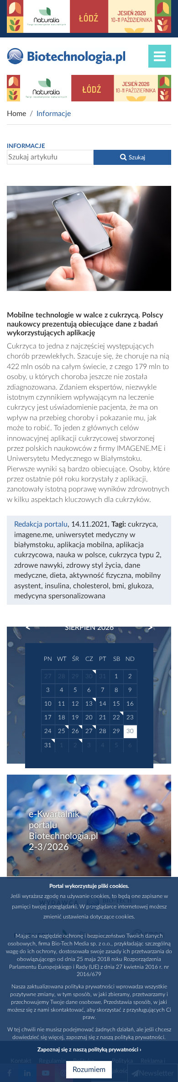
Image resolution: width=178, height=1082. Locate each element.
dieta (58, 575)
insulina (57, 586)
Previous (32, 628)
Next (146, 628)
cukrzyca (142, 524)
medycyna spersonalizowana (59, 596)
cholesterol (91, 586)
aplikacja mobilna (84, 545)
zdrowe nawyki (38, 565)
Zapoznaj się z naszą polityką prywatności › (89, 1049)
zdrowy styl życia (93, 565)
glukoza (140, 586)
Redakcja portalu (41, 524)
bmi (118, 586)
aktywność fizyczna (100, 575)
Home (16, 113)
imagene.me (33, 534)
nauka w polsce (80, 555)
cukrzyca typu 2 (134, 555)
